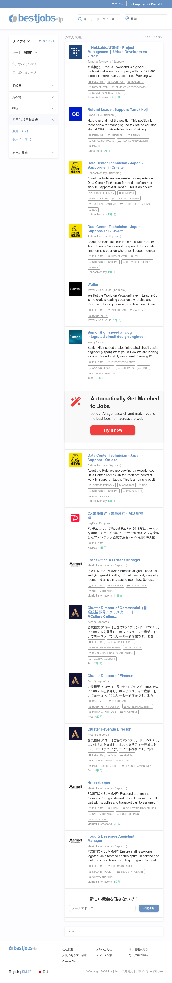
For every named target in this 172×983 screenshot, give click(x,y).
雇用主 (20, 131)
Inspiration (118, 310)
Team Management (103, 658)
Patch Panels (100, 496)
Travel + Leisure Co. (100, 290)
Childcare (134, 647)
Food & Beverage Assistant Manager (111, 838)
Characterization (103, 373)
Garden (138, 310)
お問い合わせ (104, 949)
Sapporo (119, 61)
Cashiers (117, 585)
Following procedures (141, 808)
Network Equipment (139, 262)
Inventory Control (104, 766)
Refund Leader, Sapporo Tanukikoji (118, 109)
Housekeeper (99, 782)
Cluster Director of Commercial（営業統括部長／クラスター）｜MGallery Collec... (117, 612)
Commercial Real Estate (107, 92)
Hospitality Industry (105, 706)
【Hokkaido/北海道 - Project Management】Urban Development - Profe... (117, 51)
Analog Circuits (102, 367)
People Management (135, 140)
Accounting (138, 585)
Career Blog (69, 961)
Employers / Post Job (147, 4)
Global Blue (95, 115)
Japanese (117, 135)
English (14, 972)
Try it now (112, 430)
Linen (114, 808)
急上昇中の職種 (138, 955)
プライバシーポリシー (149, 971)
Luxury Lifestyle (122, 641)
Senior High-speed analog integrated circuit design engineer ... (118, 334)
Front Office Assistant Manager (114, 559)
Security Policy (102, 871)
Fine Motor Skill (122, 866)
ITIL (137, 256)
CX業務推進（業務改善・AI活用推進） (115, 515)
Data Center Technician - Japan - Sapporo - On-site (115, 457)
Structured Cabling (137, 204)
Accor (91, 622)
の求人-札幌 (73, 37)
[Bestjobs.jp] (40, 18)
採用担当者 (22, 139)
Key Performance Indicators (110, 760)
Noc (94, 209)
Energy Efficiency (123, 362)
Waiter (93, 284)
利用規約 (127, 971)
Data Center (100, 87)
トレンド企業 (104, 955)
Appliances (99, 819)
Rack (95, 267)
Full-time (97, 81)
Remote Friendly (103, 192)
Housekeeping (129, 813)
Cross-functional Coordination (112, 653)
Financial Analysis (104, 712)
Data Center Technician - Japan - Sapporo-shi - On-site (115, 165)
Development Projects (131, 87)
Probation (119, 701)
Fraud (96, 146)
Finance (136, 135)
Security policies (132, 871)
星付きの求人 (27, 72)
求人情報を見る (138, 949)
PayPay (92, 523)
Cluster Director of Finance (110, 675)
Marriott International (100, 565)
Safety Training (102, 591)
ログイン (117, 4)
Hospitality (99, 315)
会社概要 (67, 949)
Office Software (103, 140)
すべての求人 (27, 64)
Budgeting (130, 712)
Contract (128, 192)
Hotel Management (139, 706)
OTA (113, 754)
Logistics (117, 81)
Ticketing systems (104, 204)
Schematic (127, 367)
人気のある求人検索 (74, 955)
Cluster (129, 754)
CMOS (145, 367)
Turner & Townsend (99, 61)
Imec (90, 342)
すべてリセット (47, 40)
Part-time (98, 135)
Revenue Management (106, 647)
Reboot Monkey (97, 173)
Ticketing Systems (127, 198)
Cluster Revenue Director (109, 729)
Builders (137, 81)
